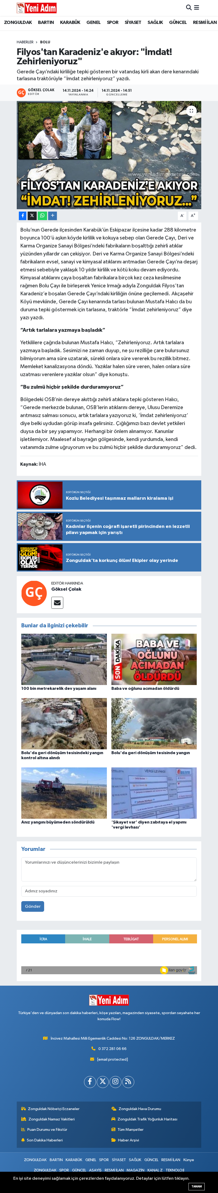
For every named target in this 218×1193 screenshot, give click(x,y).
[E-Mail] (57, 603)
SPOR (113, 22)
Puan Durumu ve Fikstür (47, 1130)
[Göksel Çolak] (34, 593)
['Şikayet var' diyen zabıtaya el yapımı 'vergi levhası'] (154, 793)
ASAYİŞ (95, 1170)
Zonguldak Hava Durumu (140, 1109)
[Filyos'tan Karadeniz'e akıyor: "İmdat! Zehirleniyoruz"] (109, 155)
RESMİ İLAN (205, 22)
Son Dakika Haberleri (45, 1140)
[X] (103, 1082)
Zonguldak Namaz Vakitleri (51, 1119)
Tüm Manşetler (131, 1130)
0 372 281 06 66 (112, 1049)
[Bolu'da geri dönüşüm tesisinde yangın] (154, 723)
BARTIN (46, 22)
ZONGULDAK (18, 22)
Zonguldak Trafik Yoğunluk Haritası (147, 1119)
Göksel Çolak (66, 589)
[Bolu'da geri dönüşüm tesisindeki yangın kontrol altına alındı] (64, 723)
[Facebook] (90, 1082)
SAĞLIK (155, 22)
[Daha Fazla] (52, 216)
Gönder (33, 906)
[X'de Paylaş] (32, 216)
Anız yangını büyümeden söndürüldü (57, 822)
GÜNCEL (178, 22)
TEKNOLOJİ (175, 1170)
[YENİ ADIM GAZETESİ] (37, 8)
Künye (188, 1160)
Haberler (25, 42)
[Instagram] (115, 1082)
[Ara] (189, 8)
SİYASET (133, 22)
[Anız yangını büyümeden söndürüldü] (64, 793)
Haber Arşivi (128, 1140)
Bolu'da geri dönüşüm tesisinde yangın (150, 753)
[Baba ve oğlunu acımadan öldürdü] (154, 659)
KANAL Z (155, 1170)
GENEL (93, 22)
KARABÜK (70, 22)
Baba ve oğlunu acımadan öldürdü (145, 688)
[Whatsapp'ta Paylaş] (42, 216)
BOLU (45, 42)
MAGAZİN (135, 1170)
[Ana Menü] (196, 8)
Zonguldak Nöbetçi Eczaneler (53, 1109)
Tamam (196, 1186)
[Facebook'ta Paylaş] (22, 216)
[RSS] (128, 1082)
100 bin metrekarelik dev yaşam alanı (58, 688)
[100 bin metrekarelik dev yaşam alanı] (64, 659)
